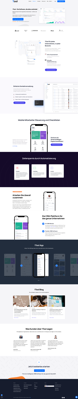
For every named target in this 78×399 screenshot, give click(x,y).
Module (30, 1)
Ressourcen (43, 1)
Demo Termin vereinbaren (19, 19)
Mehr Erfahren (16, 317)
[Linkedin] (62, 397)
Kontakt (50, 1)
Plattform (34, 1)
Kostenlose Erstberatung (51, 69)
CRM (51, 226)
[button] (49, 386)
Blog (47, 1)
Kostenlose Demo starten (40, 370)
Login (55, 1)
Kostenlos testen (61, 1)
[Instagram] (64, 397)
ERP (54, 226)
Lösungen (38, 1)
